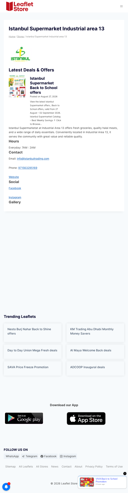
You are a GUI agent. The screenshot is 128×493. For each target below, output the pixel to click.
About (78, 466)
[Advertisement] (27, 262)
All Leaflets (26, 466)
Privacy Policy (94, 466)
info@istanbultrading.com (33, 158)
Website (14, 177)
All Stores (42, 466)
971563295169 (27, 167)
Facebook (15, 188)
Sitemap (10, 466)
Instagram (15, 197)
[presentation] (17, 86)
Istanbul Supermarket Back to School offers (43, 85)
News (54, 466)
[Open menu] (121, 6)
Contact (66, 466)
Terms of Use (114, 466)
